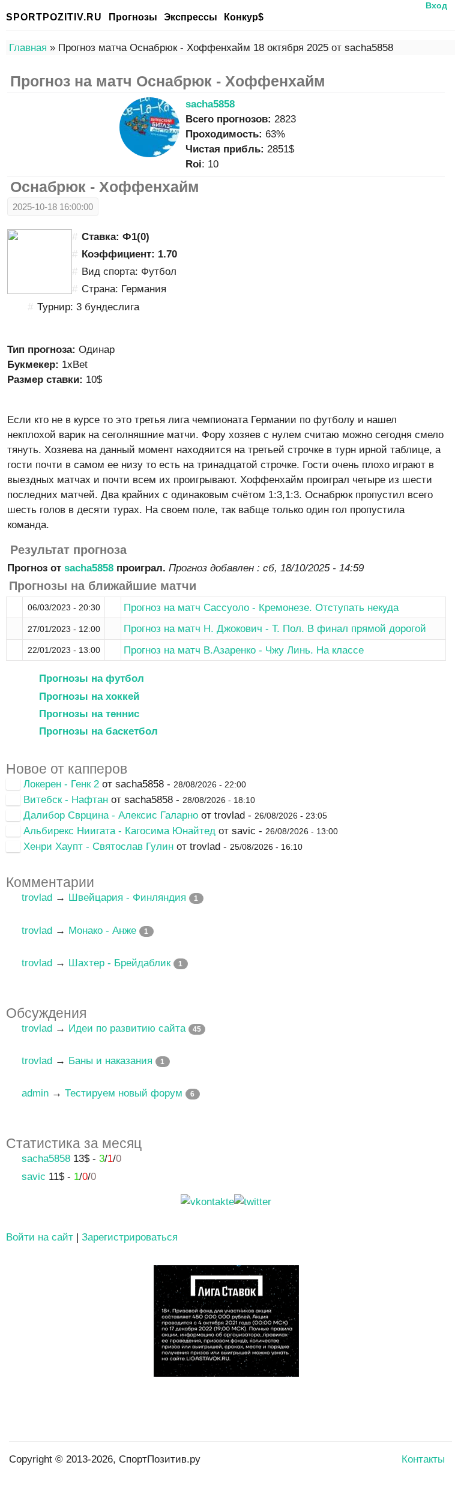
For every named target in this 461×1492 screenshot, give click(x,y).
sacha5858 (210, 104)
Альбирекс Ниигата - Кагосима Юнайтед (119, 831)
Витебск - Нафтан (65, 799)
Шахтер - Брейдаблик (119, 963)
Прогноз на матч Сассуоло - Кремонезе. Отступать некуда (261, 607)
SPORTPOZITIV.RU (54, 17)
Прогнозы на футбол (91, 678)
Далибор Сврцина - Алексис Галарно (110, 815)
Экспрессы (190, 17)
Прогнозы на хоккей (89, 696)
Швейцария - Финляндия (127, 897)
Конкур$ (244, 17)
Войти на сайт (39, 1237)
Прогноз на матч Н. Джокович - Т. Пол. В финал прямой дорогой (275, 628)
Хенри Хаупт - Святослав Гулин (98, 846)
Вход (436, 5)
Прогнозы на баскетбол (98, 731)
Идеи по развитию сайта (126, 1028)
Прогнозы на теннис (89, 714)
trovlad (37, 897)
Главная (28, 47)
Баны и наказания (110, 1060)
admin (35, 1093)
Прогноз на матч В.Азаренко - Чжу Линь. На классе (244, 650)
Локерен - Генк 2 (61, 784)
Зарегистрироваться (130, 1237)
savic (34, 1176)
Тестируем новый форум (123, 1093)
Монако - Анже (102, 930)
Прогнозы (133, 17)
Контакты (423, 1459)
